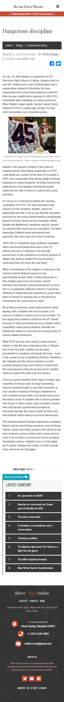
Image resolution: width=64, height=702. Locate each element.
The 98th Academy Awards (32, 559)
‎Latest (8, 45)
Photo (34, 601)
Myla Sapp (50, 54)
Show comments (14, 477)
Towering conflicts (27, 538)
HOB (42, 601)
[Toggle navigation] (57, 6)
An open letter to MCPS (30, 495)
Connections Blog (37, 45)
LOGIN (42, 688)
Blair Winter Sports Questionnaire (35, 568)
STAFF (34, 688)
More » (30, 469)
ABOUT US (24, 688)
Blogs (19, 45)
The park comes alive (29, 517)
